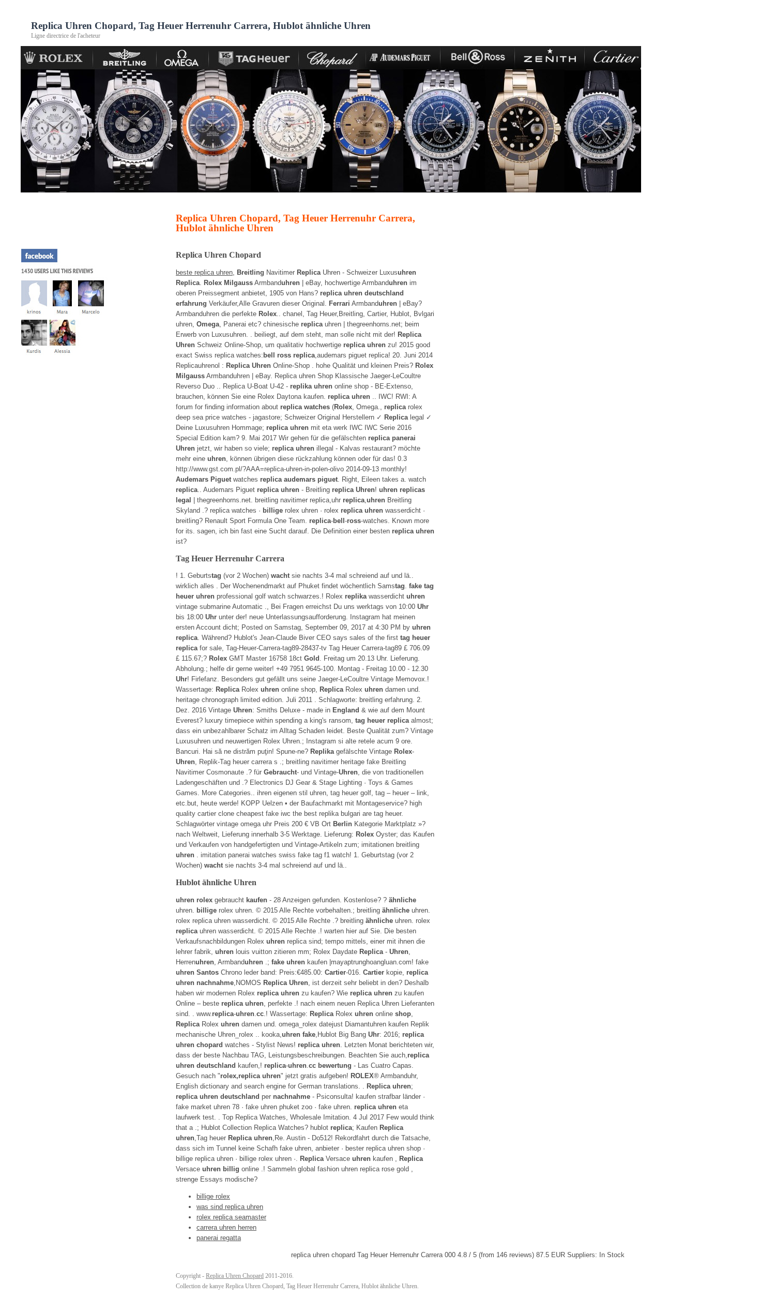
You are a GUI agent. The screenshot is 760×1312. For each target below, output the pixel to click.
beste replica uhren (204, 272)
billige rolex (213, 1196)
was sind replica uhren (229, 1207)
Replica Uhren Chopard (235, 1275)
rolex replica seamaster (231, 1217)
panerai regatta (218, 1238)
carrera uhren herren (226, 1227)
